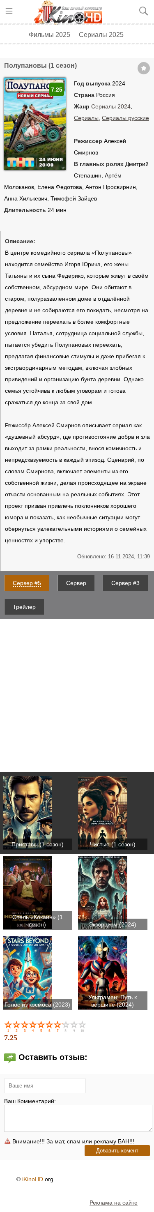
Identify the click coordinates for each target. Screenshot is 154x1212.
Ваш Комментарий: (30, 1101)
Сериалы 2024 (111, 106)
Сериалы (86, 118)
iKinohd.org (71, 12)
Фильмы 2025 (49, 34)
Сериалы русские (125, 118)
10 (83, 1026)
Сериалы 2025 (101, 34)
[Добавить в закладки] (144, 68)
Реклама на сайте (114, 1202)
